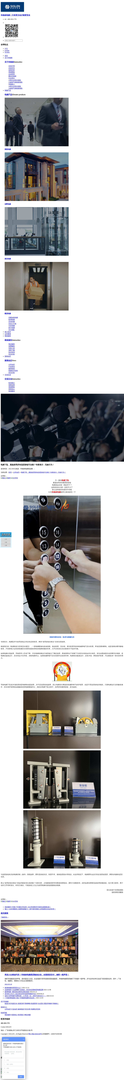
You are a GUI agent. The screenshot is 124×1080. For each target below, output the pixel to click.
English (7, 50)
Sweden (7, 52)
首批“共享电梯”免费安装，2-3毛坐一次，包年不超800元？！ (25, 996)
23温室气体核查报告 (15, 82)
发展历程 (12, 70)
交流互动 (8, 375)
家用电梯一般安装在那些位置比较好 (17, 992)
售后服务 (12, 344)
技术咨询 (12, 352)
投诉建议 (12, 391)
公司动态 (12, 364)
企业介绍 (12, 66)
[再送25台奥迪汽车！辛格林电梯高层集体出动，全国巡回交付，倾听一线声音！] (39, 971)
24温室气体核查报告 (15, 88)
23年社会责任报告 (15, 80)
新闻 (4, 913)
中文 (6, 48)
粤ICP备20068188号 (35, 1034)
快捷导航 (4, 1013)
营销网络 (12, 72)
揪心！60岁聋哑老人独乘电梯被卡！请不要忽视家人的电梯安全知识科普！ (30, 909)
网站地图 (27, 1015)
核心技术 (8, 332)
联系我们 (12, 383)
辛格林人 (12, 84)
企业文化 (12, 68)
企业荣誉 (12, 74)
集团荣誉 (34, 1003)
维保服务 (8, 336)
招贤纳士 (12, 389)
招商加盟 (12, 385)
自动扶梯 (12, 321)
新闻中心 (4, 1007)
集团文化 (14, 1003)
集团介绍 (8, 1003)
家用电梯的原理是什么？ (13, 988)
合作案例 (8, 334)
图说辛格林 (12, 76)
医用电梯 (12, 319)
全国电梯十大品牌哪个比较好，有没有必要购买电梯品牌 (24, 990)
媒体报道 (12, 368)
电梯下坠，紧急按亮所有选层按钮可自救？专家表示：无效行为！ (43, 472)
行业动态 (14, 1009)
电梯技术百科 (13, 370)
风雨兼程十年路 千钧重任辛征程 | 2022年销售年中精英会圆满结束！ (28, 907)
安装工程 (12, 348)
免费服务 (12, 346)
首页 (6, 56)
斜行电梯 (12, 328)
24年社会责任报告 (15, 86)
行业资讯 (12, 366)
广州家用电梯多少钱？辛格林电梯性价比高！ (20, 998)
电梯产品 (8, 90)
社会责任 (12, 78)
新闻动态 (8, 356)
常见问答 (12, 354)
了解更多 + (4, 917)
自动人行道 (12, 323)
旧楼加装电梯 (13, 317)
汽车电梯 (12, 326)
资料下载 (12, 350)
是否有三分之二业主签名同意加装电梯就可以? (20, 994)
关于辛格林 (8, 58)
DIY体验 (11, 330)
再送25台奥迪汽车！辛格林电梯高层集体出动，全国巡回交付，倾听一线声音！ (37, 975)
